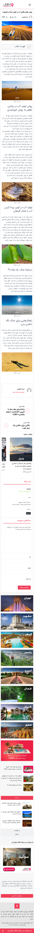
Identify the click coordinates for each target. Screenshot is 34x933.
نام (30, 557)
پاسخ (28, 513)
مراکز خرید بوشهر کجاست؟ (14, 785)
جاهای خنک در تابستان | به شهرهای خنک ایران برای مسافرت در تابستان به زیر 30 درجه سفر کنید (11, 778)
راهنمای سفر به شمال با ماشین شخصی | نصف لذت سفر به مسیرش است (21, 466)
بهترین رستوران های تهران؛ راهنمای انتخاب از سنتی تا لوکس (11, 804)
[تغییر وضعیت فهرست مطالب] (28, 46)
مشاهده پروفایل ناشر (18, 392)
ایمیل (29, 568)
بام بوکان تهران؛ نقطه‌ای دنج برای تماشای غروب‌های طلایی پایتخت (11, 822)
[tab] (17, 798)
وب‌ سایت (28, 579)
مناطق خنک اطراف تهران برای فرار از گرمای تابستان (11, 813)
